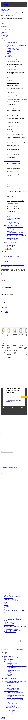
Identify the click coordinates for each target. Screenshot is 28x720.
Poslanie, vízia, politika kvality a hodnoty (17, 45)
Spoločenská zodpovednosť (14, 49)
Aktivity (6, 603)
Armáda (9, 219)
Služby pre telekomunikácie (10, 593)
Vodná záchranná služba (13, 221)
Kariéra (9, 51)
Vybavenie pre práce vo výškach (12, 618)
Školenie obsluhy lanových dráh (15, 234)
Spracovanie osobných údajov (11, 629)
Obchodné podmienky (9, 625)
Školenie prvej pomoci (12, 239)
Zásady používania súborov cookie (12, 630)
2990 (21, 12)
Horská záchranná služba (13, 222)
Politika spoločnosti (11, 46)
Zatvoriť (3, 718)
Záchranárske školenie (12, 238)
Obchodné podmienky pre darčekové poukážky (15, 626)
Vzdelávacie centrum (12, 241)
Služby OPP (10, 246)
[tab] (15, 302)
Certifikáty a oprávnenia (13, 48)
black (6, 307)
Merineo (24, 635)
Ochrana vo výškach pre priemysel (12, 596)
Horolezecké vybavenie (9, 620)
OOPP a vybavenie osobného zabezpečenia (16, 265)
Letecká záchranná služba (13, 223)
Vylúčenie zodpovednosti (10, 632)
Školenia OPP (10, 248)
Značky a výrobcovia (9, 623)
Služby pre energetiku (9, 595)
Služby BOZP (10, 244)
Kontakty (9, 55)
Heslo (3, 23)
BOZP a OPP (7, 602)
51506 (21, 649)
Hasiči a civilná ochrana (13, 217)
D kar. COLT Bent (3, 345)
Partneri (9, 52)
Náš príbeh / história (12, 42)
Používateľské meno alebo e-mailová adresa (12, 18)
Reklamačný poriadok (9, 627)
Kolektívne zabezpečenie (10, 599)
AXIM (2, 636)
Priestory (9, 44)
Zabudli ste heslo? (5, 29)
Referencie (9, 53)
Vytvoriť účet (9, 15)
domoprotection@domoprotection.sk (9, 467)
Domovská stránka (4, 265)
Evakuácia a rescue (8, 598)
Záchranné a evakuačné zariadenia (12, 619)
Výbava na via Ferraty (9, 622)
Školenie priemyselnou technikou (15, 232)
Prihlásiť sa (3, 26)
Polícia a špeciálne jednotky (14, 218)
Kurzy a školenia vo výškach (11, 600)
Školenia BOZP (11, 245)
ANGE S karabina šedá (21, 345)
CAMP (6, 312)
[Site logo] (7, 10)
